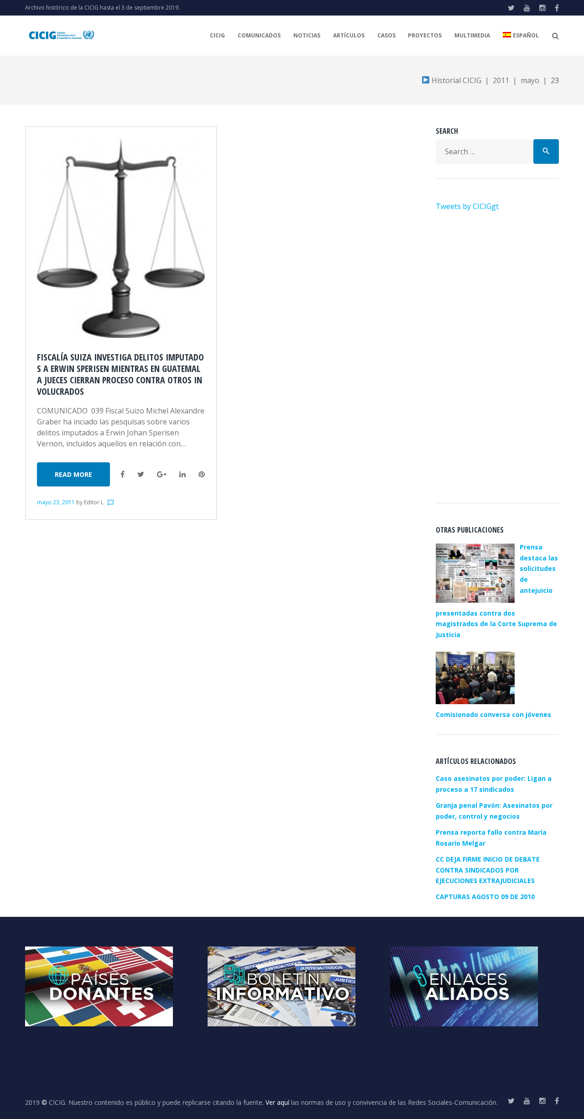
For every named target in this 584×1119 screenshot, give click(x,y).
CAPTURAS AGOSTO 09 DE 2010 (485, 896)
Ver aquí (277, 1102)
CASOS (386, 35)
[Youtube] (527, 8)
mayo (530, 80)
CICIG (217, 35)
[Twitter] (511, 8)
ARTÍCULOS (349, 35)
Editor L (94, 502)
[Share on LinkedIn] (182, 474)
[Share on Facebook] (122, 474)
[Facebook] (557, 8)
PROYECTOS (425, 35)
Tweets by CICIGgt (467, 206)
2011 (501, 80)
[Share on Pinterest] (201, 474)
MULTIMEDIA (472, 35)
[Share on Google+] (162, 474)
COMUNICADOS (259, 35)
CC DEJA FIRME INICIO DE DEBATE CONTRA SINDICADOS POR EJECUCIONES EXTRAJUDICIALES (488, 870)
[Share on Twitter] (140, 474)
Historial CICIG (455, 80)
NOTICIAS (306, 35)
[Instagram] (542, 8)
